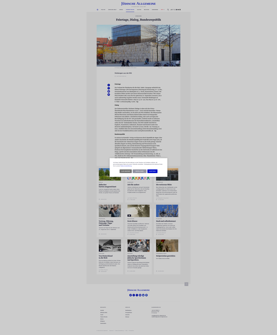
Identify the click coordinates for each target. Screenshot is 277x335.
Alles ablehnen (125, 171)
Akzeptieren (152, 171)
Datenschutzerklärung (126, 166)
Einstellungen (140, 171)
